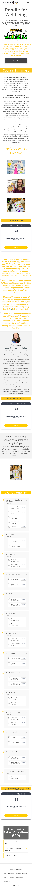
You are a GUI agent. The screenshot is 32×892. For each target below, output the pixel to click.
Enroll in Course (16, 61)
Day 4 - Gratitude (12, 594)
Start (23, 507)
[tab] (16, 842)
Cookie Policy (6, 881)
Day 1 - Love (10, 534)
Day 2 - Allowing (11, 554)
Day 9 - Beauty (11, 692)
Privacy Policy (19, 877)
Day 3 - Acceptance (13, 574)
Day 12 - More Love (13, 752)
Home (4, 873)
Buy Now (16, 247)
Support (24, 873)
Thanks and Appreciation (15, 771)
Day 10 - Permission (13, 712)
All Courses (11, 873)
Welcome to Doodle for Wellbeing (14, 500)
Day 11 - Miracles (12, 732)
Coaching (18, 873)
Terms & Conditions (8, 877)
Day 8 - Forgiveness (13, 673)
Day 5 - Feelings (11, 613)
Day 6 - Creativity (12, 633)
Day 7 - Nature (11, 653)
